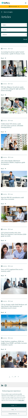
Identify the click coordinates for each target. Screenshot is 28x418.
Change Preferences (13, 413)
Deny (13, 409)
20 (15, 376)
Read (2, 58)
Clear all (25, 39)
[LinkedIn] (2, 385)
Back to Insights (8, 12)
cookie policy (21, 400)
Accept (12, 405)
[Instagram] (5, 385)
